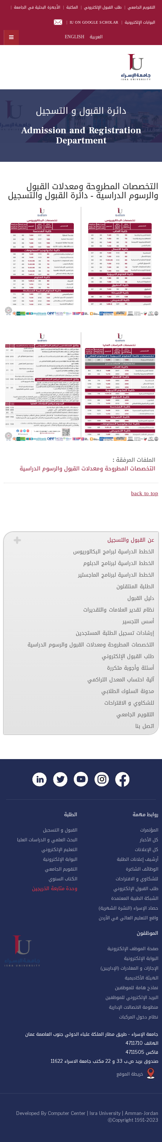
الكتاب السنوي (63, 879)
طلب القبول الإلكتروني (103, 7)
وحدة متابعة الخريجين (54, 888)
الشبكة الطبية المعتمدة (134, 898)
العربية (95, 37)
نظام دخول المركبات (138, 1017)
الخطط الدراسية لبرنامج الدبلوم (118, 563)
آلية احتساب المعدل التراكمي (120, 680)
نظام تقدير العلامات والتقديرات (118, 610)
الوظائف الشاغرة (142, 869)
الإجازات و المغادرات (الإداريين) (129, 968)
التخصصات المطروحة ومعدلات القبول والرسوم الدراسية (87, 468)
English (74, 37)
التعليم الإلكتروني (59, 849)
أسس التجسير (138, 621)
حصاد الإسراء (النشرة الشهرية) (128, 908)
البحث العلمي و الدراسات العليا (47, 840)
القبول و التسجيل (60, 830)
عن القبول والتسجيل (130, 540)
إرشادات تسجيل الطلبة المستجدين (115, 633)
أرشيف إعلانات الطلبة (137, 859)
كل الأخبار (149, 840)
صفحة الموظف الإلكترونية (132, 949)
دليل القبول (140, 598)
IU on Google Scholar (94, 22)
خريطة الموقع (129, 1074)
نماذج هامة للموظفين (136, 988)
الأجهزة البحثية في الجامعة (37, 7)
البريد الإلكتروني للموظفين (131, 997)
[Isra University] (135, 65)
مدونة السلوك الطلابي (127, 691)
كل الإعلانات (146, 849)
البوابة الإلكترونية (60, 859)
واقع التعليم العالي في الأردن (128, 918)
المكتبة (72, 7)
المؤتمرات (149, 830)
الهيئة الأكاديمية (141, 978)
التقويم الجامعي (142, 7)
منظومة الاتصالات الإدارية (133, 1007)
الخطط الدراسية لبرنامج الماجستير (116, 575)
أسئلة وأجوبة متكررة (130, 668)
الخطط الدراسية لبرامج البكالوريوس (113, 552)
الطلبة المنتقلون (135, 587)
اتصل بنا (144, 726)
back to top (144, 493)
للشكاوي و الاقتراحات (129, 703)
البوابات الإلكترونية (140, 22)
